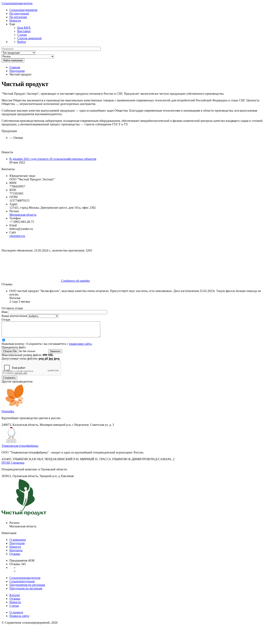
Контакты (16, 550)
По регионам (18, 17)
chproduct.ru (17, 236)
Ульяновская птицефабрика (20, 445)
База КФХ (24, 27)
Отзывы (14, 553)
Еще (12, 24)
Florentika (8, 411)
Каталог (14, 595)
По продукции (19, 13)
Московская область (22, 214)
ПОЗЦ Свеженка (13, 462)
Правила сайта (19, 616)
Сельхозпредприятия (23, 10)
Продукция (17, 71)
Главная (14, 67)
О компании (17, 539)
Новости (15, 20)
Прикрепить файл (14, 347)
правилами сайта (80, 343)
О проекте (16, 612)
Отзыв (6, 319)
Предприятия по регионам (27, 585)
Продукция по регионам (25, 588)
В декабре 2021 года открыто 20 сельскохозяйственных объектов (52, 159)
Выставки (24, 31)
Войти (21, 41)
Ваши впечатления (15, 316)
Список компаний (29, 38)
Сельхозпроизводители (17, 3)
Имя (5, 312)
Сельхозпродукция (22, 581)
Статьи (22, 34)
